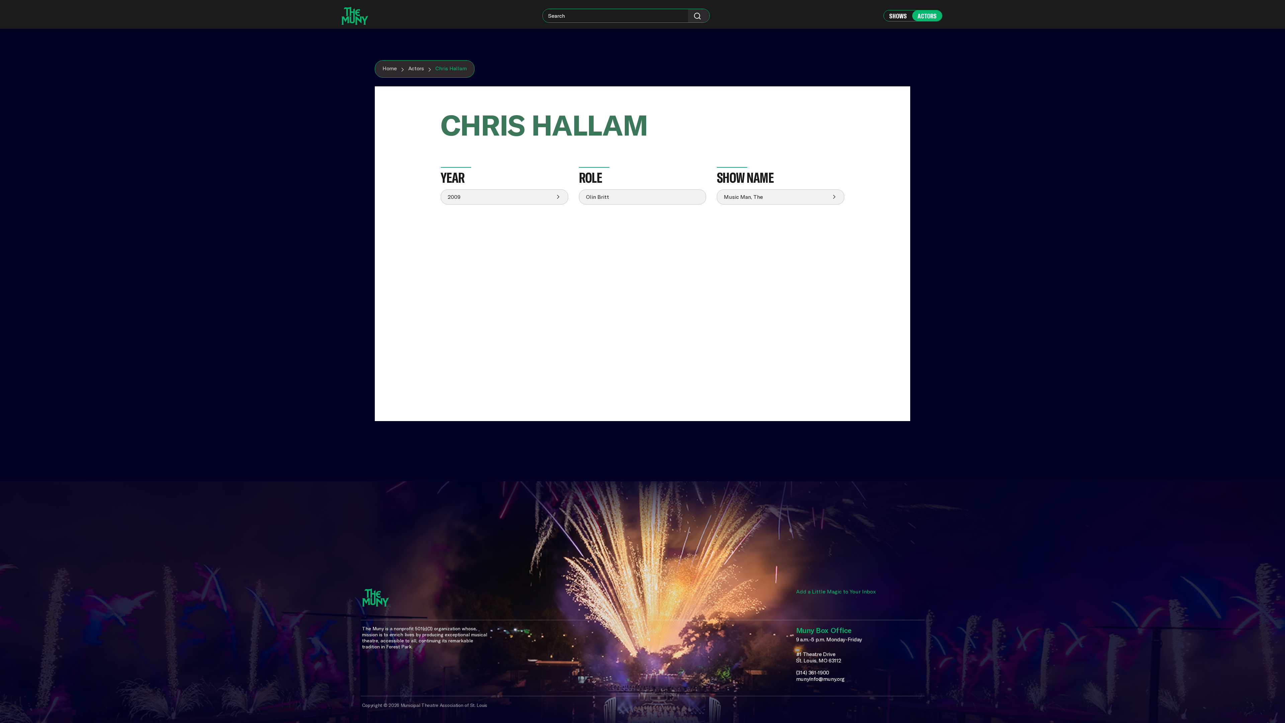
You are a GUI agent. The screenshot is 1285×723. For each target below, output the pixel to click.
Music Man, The (743, 196)
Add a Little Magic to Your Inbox (836, 591)
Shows (898, 16)
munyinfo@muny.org (820, 679)
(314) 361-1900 (813, 672)
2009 (454, 196)
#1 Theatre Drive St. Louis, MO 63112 (818, 657)
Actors (927, 16)
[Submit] (698, 15)
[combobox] (626, 16)
